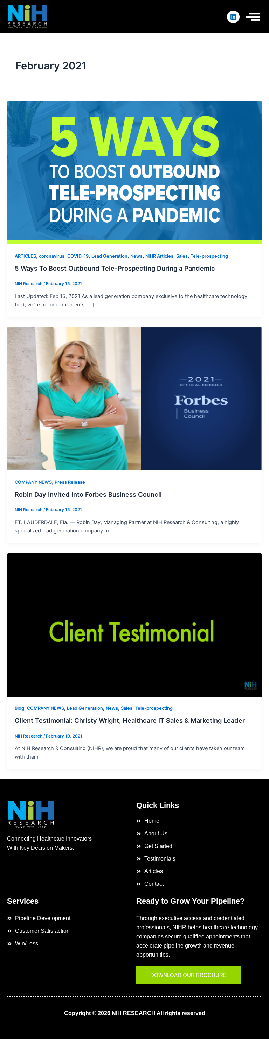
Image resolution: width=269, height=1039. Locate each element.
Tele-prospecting (209, 256)
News (136, 256)
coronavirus (51, 256)
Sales (182, 256)
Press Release (70, 482)
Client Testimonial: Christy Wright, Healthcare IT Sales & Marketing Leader (130, 720)
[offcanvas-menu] (253, 16)
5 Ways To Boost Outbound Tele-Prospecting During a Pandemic (115, 268)
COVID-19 (78, 256)
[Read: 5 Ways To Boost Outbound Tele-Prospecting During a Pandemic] (134, 172)
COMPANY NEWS (33, 482)
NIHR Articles (159, 256)
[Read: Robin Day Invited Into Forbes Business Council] (134, 398)
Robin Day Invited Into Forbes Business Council (88, 494)
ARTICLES (25, 256)
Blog (19, 708)
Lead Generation (109, 256)
